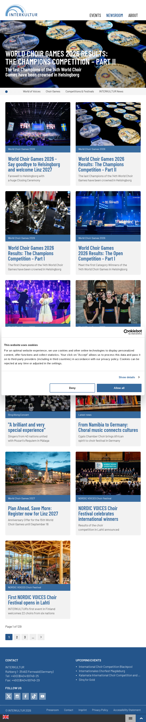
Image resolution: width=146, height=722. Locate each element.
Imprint (83, 710)
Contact (68, 710)
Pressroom (52, 710)
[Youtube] (42, 696)
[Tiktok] (34, 696)
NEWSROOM (114, 15)
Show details (127, 377)
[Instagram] (17, 696)
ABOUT (133, 15)
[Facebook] (25, 696)
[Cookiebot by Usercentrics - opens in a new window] (126, 332)
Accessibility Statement (127, 710)
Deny (72, 387)
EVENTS (95, 15)
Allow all (119, 387)
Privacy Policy (100, 710)
